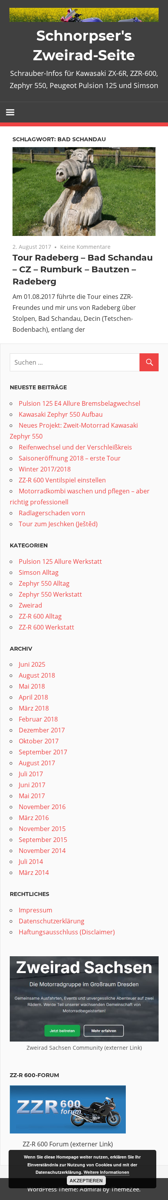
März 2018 (34, 708)
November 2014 (42, 850)
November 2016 (42, 806)
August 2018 (37, 675)
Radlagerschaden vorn (52, 513)
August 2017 (37, 763)
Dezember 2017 (42, 730)
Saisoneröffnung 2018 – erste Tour (70, 458)
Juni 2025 (32, 664)
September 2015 (43, 839)
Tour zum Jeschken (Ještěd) (58, 524)
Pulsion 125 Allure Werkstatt (60, 561)
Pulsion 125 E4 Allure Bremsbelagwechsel (79, 403)
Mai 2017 (32, 796)
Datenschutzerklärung (51, 921)
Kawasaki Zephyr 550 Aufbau (61, 414)
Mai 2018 (32, 686)
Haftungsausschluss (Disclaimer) (67, 932)
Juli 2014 (31, 861)
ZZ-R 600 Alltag (40, 616)
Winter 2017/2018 (45, 469)
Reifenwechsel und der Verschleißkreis (75, 447)
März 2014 (34, 872)
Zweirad (30, 605)
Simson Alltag (39, 572)
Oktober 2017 (39, 741)
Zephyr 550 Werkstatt (50, 594)
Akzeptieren (86, 1180)
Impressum (35, 910)
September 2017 (43, 752)
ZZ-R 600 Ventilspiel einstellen (62, 480)
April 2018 (33, 697)
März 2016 (34, 817)
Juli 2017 (31, 774)
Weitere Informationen (106, 1172)
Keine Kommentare (85, 246)
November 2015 (42, 828)
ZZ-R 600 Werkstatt (46, 627)
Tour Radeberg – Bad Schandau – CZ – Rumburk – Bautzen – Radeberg (83, 269)
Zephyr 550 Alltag (44, 583)
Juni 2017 (32, 785)
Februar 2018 (38, 719)
